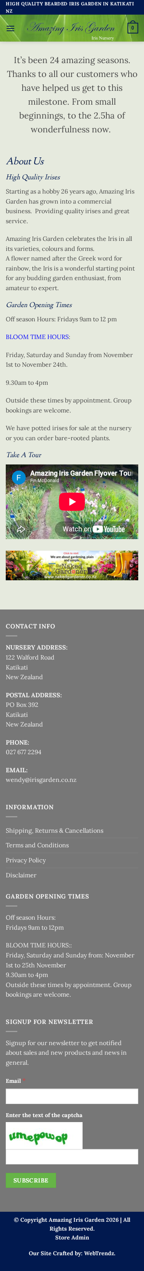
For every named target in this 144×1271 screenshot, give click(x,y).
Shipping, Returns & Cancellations (54, 830)
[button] (10, 28)
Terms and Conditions (37, 845)
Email (16, 1080)
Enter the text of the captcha (44, 1115)
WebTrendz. (99, 1253)
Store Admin (72, 1237)
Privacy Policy (26, 860)
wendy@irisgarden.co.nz (41, 779)
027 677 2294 (23, 752)
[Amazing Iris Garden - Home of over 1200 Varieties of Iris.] (71, 28)
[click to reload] (44, 1135)
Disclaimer (21, 875)
